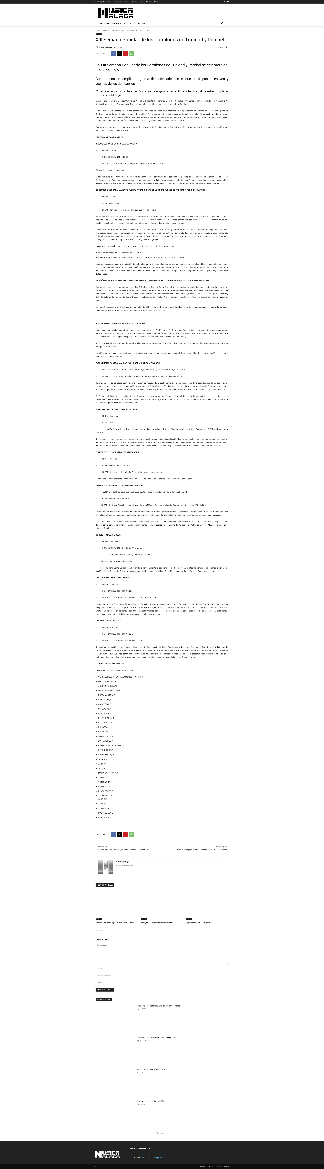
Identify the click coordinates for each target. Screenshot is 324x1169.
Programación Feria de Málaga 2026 (199, 923)
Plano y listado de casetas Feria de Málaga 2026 (158, 923)
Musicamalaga (106, 47)
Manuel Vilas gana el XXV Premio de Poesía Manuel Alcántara (202, 850)
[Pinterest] (125, 53)
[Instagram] (217, 1)
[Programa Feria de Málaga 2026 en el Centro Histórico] (117, 905)
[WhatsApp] (131, 53)
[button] (222, 23)
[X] (221, 1)
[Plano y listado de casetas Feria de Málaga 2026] (162, 905)
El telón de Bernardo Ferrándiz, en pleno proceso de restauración (122, 850)
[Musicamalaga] (97, 47)
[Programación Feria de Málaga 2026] (207, 905)
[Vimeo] (224, 1)
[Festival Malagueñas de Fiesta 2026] (115, 1114)
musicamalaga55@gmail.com (153, 1157)
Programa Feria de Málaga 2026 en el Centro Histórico (115, 923)
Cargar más (161, 1133)
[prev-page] (97, 929)
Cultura (103, 30)
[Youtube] (228, 1)
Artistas (227, 1167)
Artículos (218, 1167)
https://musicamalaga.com (125, 865)
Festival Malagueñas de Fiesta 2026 (151, 1101)
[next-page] (101, 929)
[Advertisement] (183, 13)
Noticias (202, 1167)
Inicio (97, 30)
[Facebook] (214, 1)
